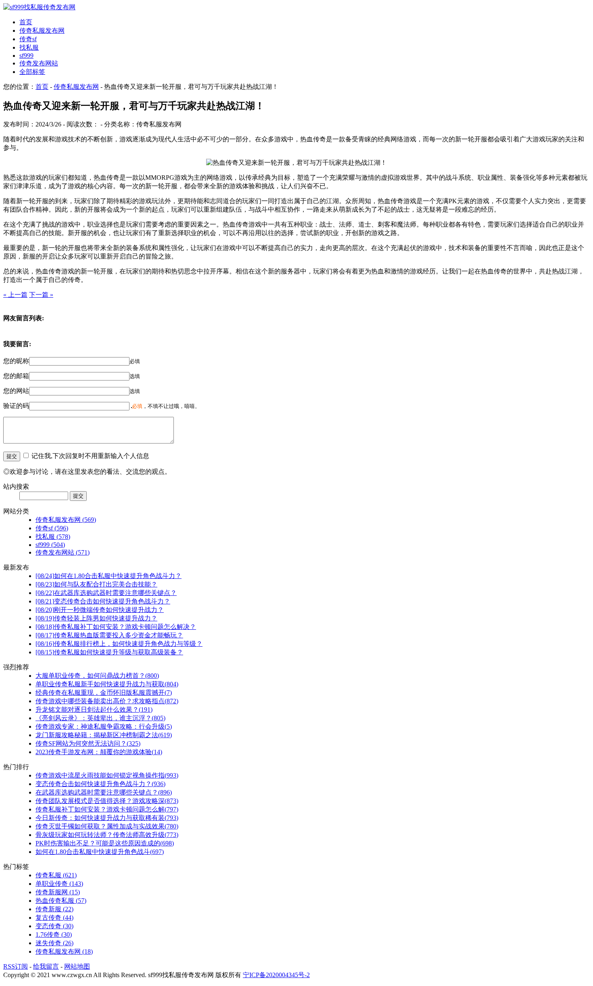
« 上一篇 (15, 294)
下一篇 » (41, 294)
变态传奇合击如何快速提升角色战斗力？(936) (100, 783)
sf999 (26, 55)
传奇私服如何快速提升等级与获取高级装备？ (109, 652)
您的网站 (16, 390)
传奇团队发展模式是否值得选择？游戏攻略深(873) (106, 800)
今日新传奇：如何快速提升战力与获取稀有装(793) (106, 817)
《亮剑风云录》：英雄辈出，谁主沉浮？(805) (100, 718)
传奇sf (28, 39)
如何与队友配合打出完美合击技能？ (96, 584)
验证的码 (16, 405)
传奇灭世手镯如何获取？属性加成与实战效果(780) (106, 826)
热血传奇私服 (60, 900)
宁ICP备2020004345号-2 (276, 974)
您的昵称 (16, 360)
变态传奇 (54, 926)
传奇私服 (56, 875)
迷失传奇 (54, 943)
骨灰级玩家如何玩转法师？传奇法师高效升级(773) (106, 834)
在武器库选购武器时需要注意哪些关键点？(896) (103, 792)
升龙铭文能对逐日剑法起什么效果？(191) (93, 709)
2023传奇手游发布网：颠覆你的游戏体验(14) (98, 751)
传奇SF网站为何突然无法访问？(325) (87, 743)
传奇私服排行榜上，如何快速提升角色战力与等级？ (119, 643)
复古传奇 (54, 917)
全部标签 (32, 71)
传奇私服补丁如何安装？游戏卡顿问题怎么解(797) (106, 809)
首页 (25, 22)
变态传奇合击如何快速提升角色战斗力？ (102, 601)
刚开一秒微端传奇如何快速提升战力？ (99, 609)
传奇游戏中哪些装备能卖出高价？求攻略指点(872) (106, 701)
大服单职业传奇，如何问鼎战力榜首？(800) (97, 675)
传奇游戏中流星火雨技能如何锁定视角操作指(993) (106, 775)
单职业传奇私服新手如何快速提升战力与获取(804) (106, 684)
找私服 (29, 47)
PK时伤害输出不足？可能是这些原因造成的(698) (104, 843)
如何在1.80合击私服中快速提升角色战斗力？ (108, 575)
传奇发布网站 (38, 63)
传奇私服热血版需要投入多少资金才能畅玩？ (109, 635)
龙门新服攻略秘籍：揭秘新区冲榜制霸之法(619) (103, 735)
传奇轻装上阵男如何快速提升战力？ (96, 618)
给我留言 (46, 966)
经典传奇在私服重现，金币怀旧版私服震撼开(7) (103, 692)
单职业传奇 (59, 883)
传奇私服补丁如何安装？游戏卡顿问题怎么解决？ (115, 626)
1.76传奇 (53, 934)
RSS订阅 (15, 966)
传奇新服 (54, 909)
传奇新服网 (57, 892)
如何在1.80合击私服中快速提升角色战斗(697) (99, 851)
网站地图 (77, 966)
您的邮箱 (16, 375)
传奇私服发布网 (42, 30)
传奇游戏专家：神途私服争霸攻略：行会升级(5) (103, 726)
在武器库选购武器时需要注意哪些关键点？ (106, 592)
